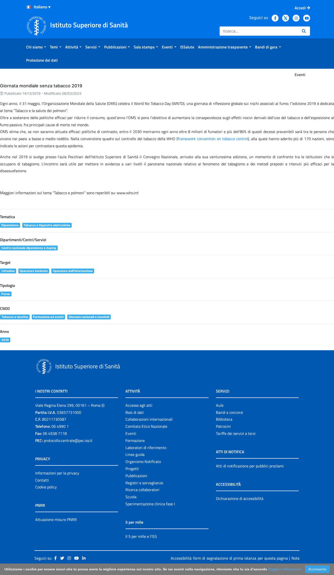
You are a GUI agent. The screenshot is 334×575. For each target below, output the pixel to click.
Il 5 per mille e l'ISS (141, 536)
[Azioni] (28, 7)
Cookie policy (46, 487)
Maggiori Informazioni (285, 569)
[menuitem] (36, 47)
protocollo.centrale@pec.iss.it (68, 440)
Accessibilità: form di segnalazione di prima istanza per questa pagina (229, 558)
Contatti (42, 480)
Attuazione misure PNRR (56, 519)
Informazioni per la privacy (57, 473)
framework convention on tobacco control (213, 139)
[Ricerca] (304, 31)
